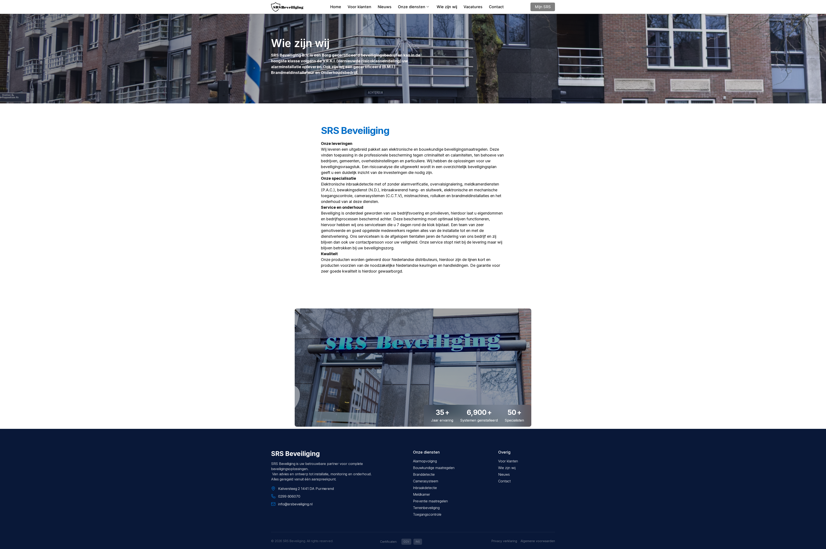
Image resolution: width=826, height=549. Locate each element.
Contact (496, 7)
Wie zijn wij (447, 7)
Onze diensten (411, 7)
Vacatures (473, 7)
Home (335, 7)
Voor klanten (359, 7)
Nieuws (384, 7)
